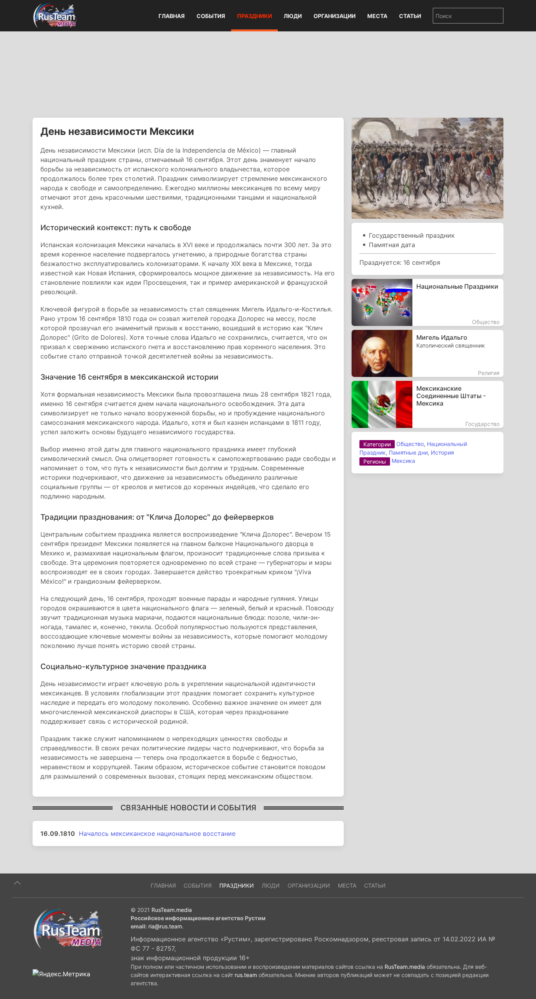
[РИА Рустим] (68, 928)
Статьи (410, 16)
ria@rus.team (165, 926)
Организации (335, 16)
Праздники (254, 16)
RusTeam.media (171, 909)
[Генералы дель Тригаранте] (427, 167)
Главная (172, 16)
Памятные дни (408, 452)
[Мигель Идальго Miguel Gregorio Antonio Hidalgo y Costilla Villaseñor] (427, 353)
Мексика (403, 460)
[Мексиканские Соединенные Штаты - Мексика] (427, 404)
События (211, 16)
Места (377, 16)
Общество (410, 443)
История (442, 452)
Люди (293, 16)
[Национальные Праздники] (427, 302)
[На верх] (17, 883)
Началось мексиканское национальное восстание (157, 833)
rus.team (246, 975)
